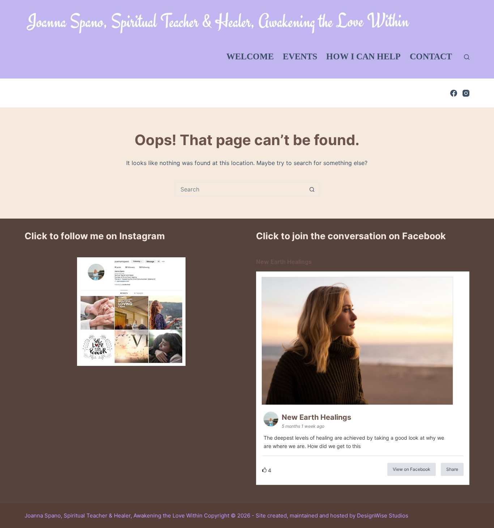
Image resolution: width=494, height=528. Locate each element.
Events (300, 56)
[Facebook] (453, 93)
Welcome (250, 56)
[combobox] (240, 189)
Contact (431, 56)
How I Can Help (363, 56)
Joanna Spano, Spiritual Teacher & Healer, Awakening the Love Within (114, 515)
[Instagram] (466, 93)
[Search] (466, 57)
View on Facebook (411, 469)
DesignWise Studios (382, 515)
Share (452, 469)
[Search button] (312, 189)
